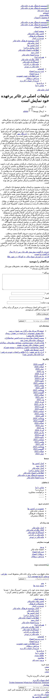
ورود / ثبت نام (38, 660)
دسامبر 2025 (38, 383)
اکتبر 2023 (40, 444)
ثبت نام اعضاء (38, 552)
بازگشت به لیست (41, 254)
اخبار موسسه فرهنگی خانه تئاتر (26, 41)
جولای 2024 (39, 423)
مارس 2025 (39, 404)
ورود (42, 547)
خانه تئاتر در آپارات (31, 64)
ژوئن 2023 (39, 454)
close (47, 318)
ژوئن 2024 (39, 425)
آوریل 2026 (39, 374)
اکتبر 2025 (40, 388)
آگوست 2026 (38, 364)
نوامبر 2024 (39, 414)
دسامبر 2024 (38, 411)
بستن (47, 667)
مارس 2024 (39, 432)
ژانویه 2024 (39, 437)
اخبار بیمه (35, 52)
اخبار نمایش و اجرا (31, 48)
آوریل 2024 (39, 430)
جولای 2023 (39, 451)
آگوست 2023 (38, 449)
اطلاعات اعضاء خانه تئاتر (28, 50)
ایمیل (46, 298)
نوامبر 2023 (39, 442)
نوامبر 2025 (39, 385)
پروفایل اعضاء (38, 554)
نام (47, 293)
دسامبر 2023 (38, 439)
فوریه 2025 (39, 407)
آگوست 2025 (38, 392)
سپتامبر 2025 (38, 390)
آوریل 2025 (39, 402)
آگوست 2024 (38, 421)
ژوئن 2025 (39, 397)
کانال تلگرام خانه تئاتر (30, 59)
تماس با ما (39, 487)
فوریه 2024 (39, 435)
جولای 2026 (39, 367)
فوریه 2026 (39, 378)
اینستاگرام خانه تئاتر (30, 62)
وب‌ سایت (45, 302)
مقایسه (41, 658)
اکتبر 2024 (40, 416)
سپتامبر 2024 (38, 418)
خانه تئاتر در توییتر (31, 67)
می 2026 (40, 371)
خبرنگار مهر (22, 134)
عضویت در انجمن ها (36, 509)
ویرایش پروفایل (32, 78)
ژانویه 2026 (39, 381)
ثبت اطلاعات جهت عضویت (27, 76)
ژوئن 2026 (39, 369)
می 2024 (40, 428)
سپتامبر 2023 (38, 447)
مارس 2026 (39, 376)
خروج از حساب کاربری (29, 81)
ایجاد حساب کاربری (41, 680)
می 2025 (40, 399)
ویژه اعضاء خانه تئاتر (30, 55)
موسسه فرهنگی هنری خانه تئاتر (30, 475)
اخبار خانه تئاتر (33, 43)
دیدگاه (45, 273)
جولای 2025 (39, 395)
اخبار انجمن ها (33, 45)
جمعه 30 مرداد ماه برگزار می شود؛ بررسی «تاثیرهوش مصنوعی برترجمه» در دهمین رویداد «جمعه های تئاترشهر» (24, 333)
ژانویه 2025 (39, 409)
